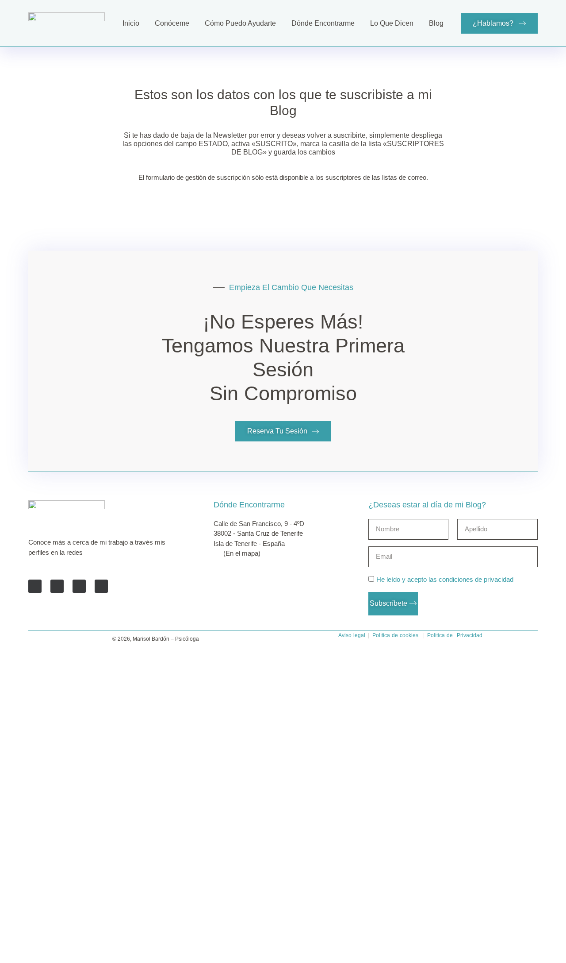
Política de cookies (395, 635)
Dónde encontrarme (323, 23)
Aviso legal (351, 635)
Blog (436, 23)
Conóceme (172, 23)
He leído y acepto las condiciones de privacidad (444, 579)
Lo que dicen (391, 23)
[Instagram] (101, 586)
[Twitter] (57, 586)
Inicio (130, 23)
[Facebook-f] (35, 586)
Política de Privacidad (454, 635)
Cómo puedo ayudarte (240, 23)
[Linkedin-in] (79, 586)
